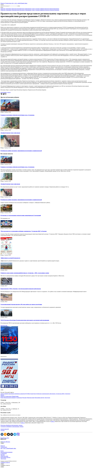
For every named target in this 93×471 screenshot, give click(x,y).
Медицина (22, 8)
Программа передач (39, 397)
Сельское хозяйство (40, 8)
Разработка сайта (5, 438)
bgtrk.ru (53, 421)
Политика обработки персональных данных (11, 425)
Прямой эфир (19, 3)
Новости (3, 3)
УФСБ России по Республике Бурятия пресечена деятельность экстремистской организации (25, 320)
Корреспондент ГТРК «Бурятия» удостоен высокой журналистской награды (21, 288)
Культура (47, 8)
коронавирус (4, 92)
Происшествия (15, 8)
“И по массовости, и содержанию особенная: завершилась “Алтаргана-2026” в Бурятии (23, 231)
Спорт (33, 8)
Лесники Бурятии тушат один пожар (10, 132)
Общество (3, 8)
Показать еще (4, 325)
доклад (9, 92)
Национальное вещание (10, 397)
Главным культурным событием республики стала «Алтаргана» (18, 115)
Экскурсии (47, 397)
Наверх (2, 395)
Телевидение (8, 3)
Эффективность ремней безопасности (10, 258)
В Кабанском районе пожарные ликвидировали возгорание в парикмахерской (21, 150)
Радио (2, 397)
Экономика (8, 8)
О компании (19, 397)
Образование (28, 8)
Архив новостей (5, 429)
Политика (56, 8)
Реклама (24, 397)
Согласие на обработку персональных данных (12, 426)
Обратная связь (30, 397)
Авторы (3, 430)
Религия (52, 8)
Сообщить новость (5, 462)
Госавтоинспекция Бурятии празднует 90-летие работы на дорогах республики (21, 304)
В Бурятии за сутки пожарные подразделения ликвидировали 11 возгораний (21, 215)
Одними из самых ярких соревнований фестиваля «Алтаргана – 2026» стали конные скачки (25, 273)
